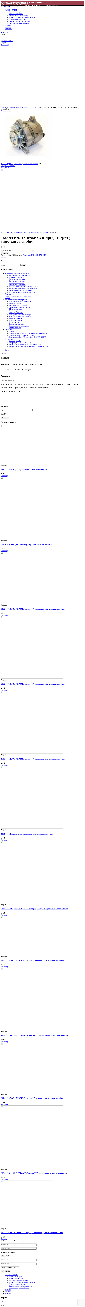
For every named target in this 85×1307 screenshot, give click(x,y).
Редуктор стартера (15, 320)
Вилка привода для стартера (19, 326)
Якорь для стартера (16, 313)
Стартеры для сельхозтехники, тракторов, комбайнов (28, 333)
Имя (3, 410)
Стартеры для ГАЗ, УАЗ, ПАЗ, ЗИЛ (21, 335)
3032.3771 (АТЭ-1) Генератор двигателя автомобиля (19, 164)
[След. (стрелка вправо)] (4, 1305)
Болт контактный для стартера (20, 316)
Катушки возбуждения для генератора (22, 286)
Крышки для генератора (17, 279)
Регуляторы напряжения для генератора (23, 288)
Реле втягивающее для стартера (20, 301)
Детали (7, 350)
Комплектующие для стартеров (16, 300)
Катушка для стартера (17, 311)
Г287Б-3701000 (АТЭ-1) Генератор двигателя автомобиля (26, 544)
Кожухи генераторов (16, 277)
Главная (3, 107)
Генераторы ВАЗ (15, 341)
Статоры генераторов (16, 283)
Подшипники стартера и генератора (18, 296)
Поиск (23, 265)
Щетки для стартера (16, 309)
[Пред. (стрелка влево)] (1, 1305)
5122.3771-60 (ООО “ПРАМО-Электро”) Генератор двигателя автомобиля (34, 1035)
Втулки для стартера (16, 324)
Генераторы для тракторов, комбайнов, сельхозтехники (28, 346)
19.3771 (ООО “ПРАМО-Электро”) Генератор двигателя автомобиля (32, 1233)
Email (3, 414)
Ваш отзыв (5, 406)
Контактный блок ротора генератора (22, 292)
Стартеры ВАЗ (14, 331)
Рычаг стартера (14, 322)
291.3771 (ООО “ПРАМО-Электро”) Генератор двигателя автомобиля (32, 1098)
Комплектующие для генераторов (17, 273)
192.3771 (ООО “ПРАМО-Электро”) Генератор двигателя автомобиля (32, 960)
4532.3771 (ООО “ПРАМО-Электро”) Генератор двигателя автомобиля (33, 759)
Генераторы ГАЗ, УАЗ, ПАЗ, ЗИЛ (26, 107)
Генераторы (10, 107)
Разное (7, 298)
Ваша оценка (5, 391)
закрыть (3, 257)
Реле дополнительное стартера (20, 315)
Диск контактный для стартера (20, 307)
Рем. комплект (10, 294)
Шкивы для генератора (17, 285)
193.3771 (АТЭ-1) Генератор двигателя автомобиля (24, 469)
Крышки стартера (15, 318)
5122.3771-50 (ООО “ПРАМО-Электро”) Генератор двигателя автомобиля (34, 909)
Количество (7, 251)
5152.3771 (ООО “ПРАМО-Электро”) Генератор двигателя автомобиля (33, 684)
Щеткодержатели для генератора (20, 290)
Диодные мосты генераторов (19, 275)
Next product (5, 168)
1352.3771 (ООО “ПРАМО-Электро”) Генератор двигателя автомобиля (33, 609)
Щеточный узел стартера (18, 305)
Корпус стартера (15, 328)
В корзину (5, 253)
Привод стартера (15, 303)
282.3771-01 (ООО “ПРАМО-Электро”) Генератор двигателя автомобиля (34, 1173)
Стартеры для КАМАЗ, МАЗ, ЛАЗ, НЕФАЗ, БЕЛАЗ (27, 337)
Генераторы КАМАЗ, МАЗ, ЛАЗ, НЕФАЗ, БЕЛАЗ (27, 344)
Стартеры (8, 329)
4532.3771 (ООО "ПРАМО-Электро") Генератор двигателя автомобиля (26, 232)
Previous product (6, 111)
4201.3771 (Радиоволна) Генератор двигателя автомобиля (27, 834)
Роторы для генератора (17, 281)
